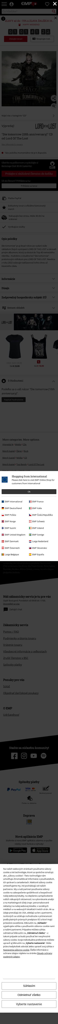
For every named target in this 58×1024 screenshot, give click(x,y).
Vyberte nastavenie (29, 1004)
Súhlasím (29, 985)
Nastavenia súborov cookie (16, 949)
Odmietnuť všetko (29, 995)
